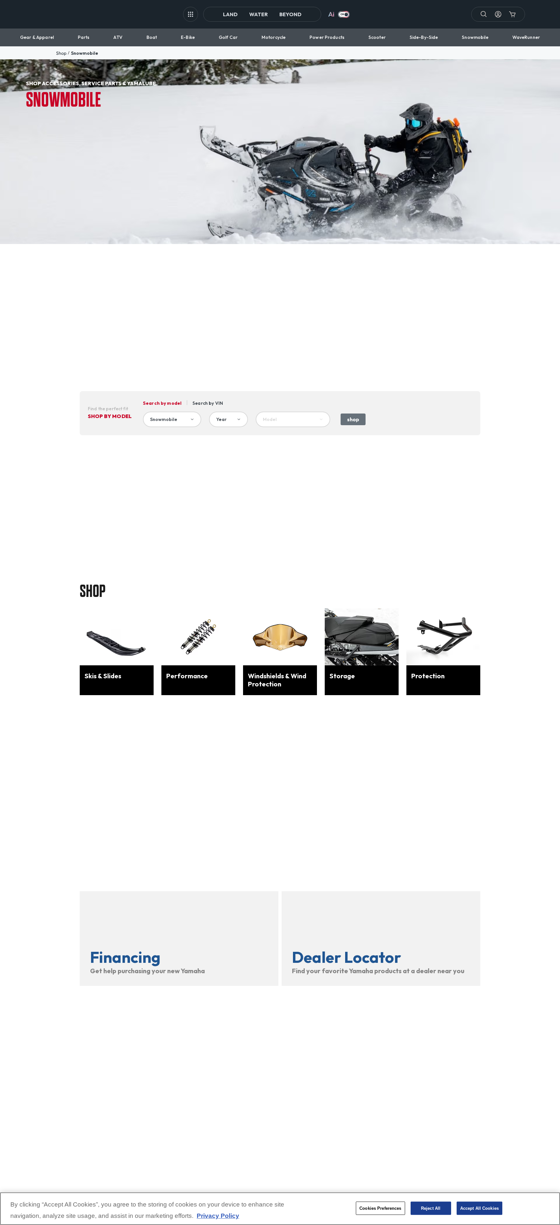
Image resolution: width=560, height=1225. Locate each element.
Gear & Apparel (37, 37)
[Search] (484, 14)
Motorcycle (274, 37)
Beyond (290, 14)
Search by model (162, 403)
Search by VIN (207, 403)
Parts (84, 37)
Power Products (326, 37)
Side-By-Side (424, 37)
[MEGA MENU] (190, 14)
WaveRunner (526, 37)
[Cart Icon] (512, 14)
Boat (151, 37)
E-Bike (188, 37)
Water (258, 14)
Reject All (430, 1208)
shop (61, 53)
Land (230, 14)
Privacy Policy (218, 1216)
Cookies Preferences (380, 1208)
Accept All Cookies (479, 1208)
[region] (280, 1208)
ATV (117, 37)
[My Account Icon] (498, 14)
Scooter (377, 37)
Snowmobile (475, 37)
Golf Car (228, 37)
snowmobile (84, 53)
